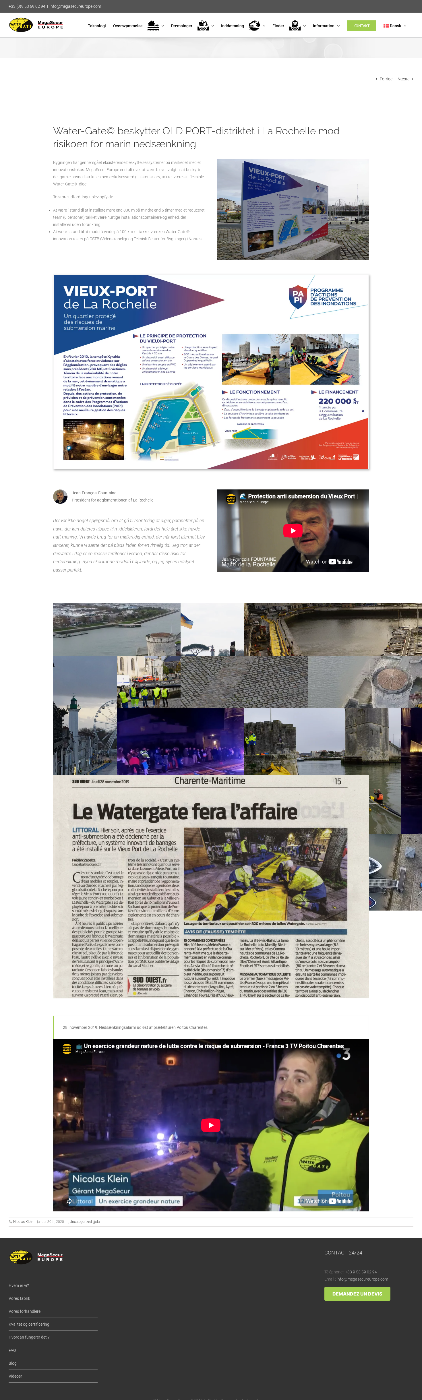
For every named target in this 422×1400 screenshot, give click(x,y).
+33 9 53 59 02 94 (361, 1272)
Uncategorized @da (85, 1222)
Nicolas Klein (23, 1222)
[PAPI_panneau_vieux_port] (211, 277)
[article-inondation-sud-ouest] (211, 776)
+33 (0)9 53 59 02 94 (27, 6)
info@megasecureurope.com (75, 6)
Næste (403, 79)
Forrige (386, 79)
